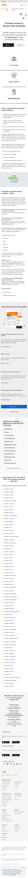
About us (3, 826)
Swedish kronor (9, 453)
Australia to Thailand (9, 662)
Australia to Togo (8, 665)
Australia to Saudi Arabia (10, 629)
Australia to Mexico (8, 584)
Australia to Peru (8, 614)
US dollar (7, 460)
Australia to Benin (8, 497)
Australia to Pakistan (9, 608)
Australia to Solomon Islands (11, 638)
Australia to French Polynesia (11, 536)
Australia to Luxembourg (10, 575)
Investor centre (17, 826)
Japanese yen (8, 435)
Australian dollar (9, 438)
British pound (8, 441)
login (5, 122)
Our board (4, 835)
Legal (3, 828)
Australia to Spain (8, 647)
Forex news (17, 799)
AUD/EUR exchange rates (9, 295)
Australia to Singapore (9, 635)
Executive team (5, 837)
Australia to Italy (8, 560)
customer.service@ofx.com (14, 708)
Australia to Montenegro (10, 587)
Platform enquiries (18, 813)
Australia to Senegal (9, 632)
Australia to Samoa (8, 626)
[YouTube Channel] (17, 764)
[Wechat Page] (14, 764)
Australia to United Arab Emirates (12, 677)
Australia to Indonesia (9, 551)
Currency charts (5, 801)
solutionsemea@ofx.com (14, 717)
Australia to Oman (8, 605)
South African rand (10, 463)
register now (5, 222)
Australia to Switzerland (10, 656)
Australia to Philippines (9, 617)
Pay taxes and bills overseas (7, 820)
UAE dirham (8, 429)
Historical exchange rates (7, 799)
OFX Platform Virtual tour (6, 795)
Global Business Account (6, 781)
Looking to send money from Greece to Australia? (14, 485)
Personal (10, 1)
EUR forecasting (7, 292)
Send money (4, 811)
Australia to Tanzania (9, 659)
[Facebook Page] (4, 764)
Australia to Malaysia (9, 578)
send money (12, 222)
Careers (3, 839)
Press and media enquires (19, 811)
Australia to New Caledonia (10, 596)
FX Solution (4, 787)
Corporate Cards (5, 785)
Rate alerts (4, 803)
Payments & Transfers (6, 783)
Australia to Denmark (9, 518)
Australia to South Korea (10, 644)
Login (21, 4)
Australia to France (8, 533)
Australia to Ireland (8, 554)
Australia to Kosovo (9, 566)
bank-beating (13, 37)
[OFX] (4, 5)
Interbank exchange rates (7, 797)
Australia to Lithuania (9, 572)
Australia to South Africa (10, 641)
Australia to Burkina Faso (10, 500)
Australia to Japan (8, 563)
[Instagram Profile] (20, 764)
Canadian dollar (9, 447)
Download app (4, 813)
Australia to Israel (8, 557)
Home (3, 8)
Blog (15, 797)
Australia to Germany (9, 539)
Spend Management (18, 781)
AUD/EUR (20, 278)
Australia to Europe (8, 524)
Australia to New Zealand (10, 599)
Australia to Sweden (9, 653)
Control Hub (4, 789)
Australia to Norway (9, 602)
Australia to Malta (8, 581)
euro (6, 432)
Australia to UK (7, 674)
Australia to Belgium (9, 494)
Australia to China (8, 506)
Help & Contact (8, 774)
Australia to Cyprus (8, 512)
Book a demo (15, 774)
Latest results (17, 828)
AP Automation (17, 783)
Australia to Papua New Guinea (11, 611)
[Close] (22, 867)
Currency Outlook (18, 795)
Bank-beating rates (14, 98)
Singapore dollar (9, 457)
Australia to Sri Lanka (9, 650)
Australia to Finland (8, 530)
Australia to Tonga (8, 668)
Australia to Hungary (9, 545)
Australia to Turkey (8, 671)
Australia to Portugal (9, 623)
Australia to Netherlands (10, 593)
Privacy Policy (4, 830)
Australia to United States (10, 680)
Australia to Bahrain (9, 492)
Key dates (16, 830)
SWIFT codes (4, 805)
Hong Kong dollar (9, 450)
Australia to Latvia (8, 569)
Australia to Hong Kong (9, 542)
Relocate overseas (5, 818)
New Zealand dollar (10, 444)
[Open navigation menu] (25, 5)
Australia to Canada (9, 503)
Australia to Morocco (9, 590)
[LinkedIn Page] (8, 764)
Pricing (16, 787)
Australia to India (8, 548)
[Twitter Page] (11, 764)
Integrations (17, 785)
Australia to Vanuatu (9, 683)
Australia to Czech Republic (11, 515)
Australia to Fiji (7, 527)
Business (4, 1)
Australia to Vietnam (9, 686)
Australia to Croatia (8, 509)
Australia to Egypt (8, 521)
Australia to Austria (8, 489)
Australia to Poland (8, 620)
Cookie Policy (13, 874)
